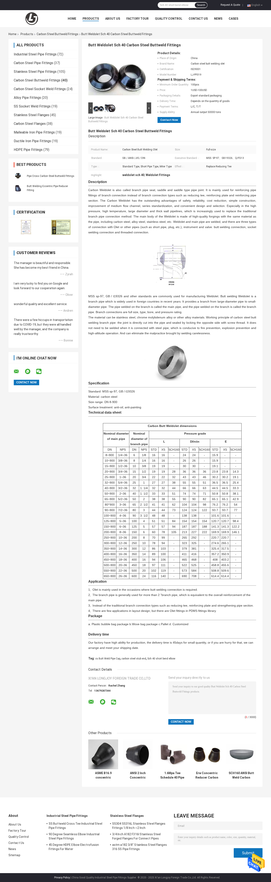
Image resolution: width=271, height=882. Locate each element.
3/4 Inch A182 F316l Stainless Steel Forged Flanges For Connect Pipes (136, 836)
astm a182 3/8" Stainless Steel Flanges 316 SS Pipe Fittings (139, 847)
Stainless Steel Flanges (31, 115)
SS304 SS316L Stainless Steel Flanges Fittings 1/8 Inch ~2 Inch (139, 826)
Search (201, 5)
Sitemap (14, 855)
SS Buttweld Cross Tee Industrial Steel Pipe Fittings (75, 826)
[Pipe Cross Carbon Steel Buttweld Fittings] (18, 176)
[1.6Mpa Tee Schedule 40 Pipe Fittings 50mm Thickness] (172, 754)
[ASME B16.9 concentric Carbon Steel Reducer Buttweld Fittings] (103, 754)
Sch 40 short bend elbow (161, 658)
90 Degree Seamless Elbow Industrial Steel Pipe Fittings (74, 836)
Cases (233, 18)
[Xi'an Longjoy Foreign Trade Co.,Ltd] (31, 18)
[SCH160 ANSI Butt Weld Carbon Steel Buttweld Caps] (241, 754)
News (218, 18)
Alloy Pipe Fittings (27, 98)
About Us (112, 18)
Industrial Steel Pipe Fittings (35, 54)
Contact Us (198, 18)
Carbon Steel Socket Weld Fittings (40, 89)
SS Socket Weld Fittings (32, 106)
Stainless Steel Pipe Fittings (35, 72)
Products (91, 18)
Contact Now (169, 119)
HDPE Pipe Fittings (28, 150)
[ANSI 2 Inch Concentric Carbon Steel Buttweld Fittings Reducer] (138, 754)
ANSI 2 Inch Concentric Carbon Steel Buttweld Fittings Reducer (138, 775)
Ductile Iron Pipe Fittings (32, 141)
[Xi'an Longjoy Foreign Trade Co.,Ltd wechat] (41, 371)
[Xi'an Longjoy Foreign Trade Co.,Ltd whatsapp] (30, 371)
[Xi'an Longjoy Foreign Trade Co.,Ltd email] (19, 371)
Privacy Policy (62, 877)
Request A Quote (230, 4)
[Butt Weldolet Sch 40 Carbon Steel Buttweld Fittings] (118, 76)
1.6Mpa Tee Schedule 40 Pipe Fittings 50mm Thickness (172, 775)
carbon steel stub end (134, 658)
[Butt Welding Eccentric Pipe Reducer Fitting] (18, 188)
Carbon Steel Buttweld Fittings (57, 34)
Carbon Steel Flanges (30, 124)
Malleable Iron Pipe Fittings (34, 132)
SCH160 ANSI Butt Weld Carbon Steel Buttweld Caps (241, 775)
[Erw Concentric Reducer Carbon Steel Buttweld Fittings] (207, 754)
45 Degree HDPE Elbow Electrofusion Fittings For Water (74, 847)
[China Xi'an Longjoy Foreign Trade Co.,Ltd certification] (25, 227)
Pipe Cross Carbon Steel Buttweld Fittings (50, 176)
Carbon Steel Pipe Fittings (33, 63)
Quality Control (168, 18)
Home (72, 18)
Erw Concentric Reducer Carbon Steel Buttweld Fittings (206, 775)
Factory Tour (137, 18)
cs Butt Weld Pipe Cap (107, 658)
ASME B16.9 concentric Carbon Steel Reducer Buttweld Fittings (103, 775)
